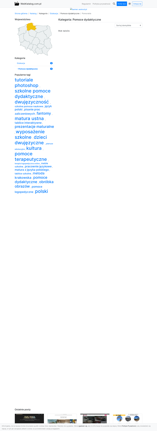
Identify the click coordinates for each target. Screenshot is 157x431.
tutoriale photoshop (27, 82)
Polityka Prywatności (129, 426)
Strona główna (21, 13)
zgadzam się (82, 426)
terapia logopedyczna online (27, 163)
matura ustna (30, 118)
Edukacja (54, 13)
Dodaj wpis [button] (122, 4)
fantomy (44, 113)
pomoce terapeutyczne (31, 156)
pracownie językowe (38, 166)
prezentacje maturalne (34, 126)
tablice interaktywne (28, 122)
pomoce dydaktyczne (31, 179)
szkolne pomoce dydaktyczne (33, 93)
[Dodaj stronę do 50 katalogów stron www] (78, 9)
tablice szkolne (23, 173)
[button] (114, 4)
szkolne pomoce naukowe (29, 106)
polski (41, 191)
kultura (34, 148)
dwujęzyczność (32, 102)
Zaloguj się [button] (137, 4)
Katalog (33, 13)
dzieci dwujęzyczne (31, 139)
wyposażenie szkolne (30, 134)
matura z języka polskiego (32, 169)
